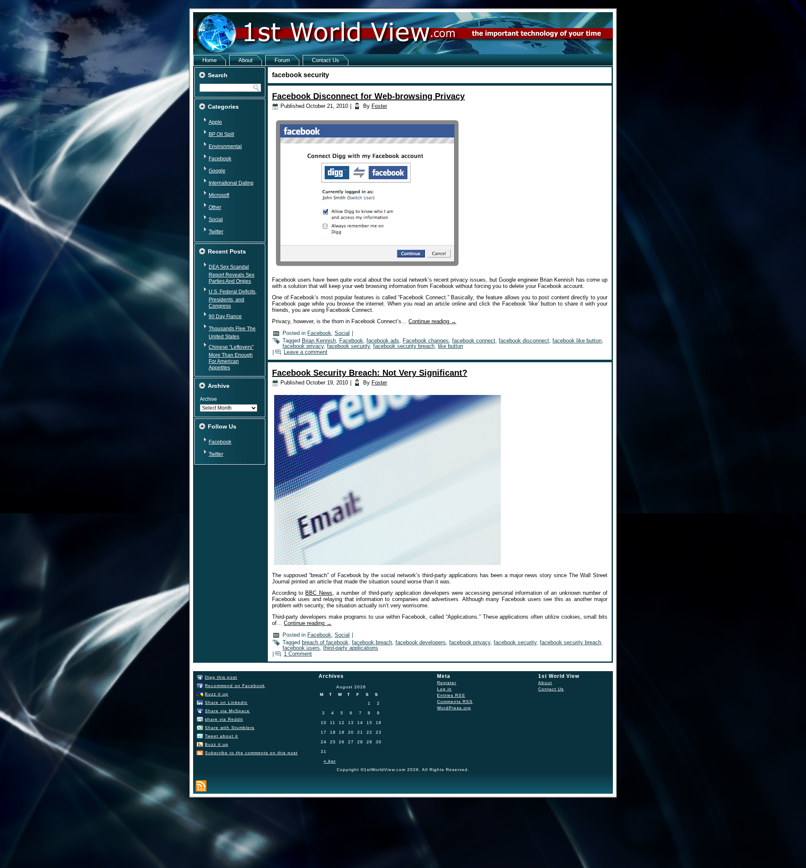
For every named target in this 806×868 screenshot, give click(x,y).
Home (209, 60)
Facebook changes (426, 340)
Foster (379, 106)
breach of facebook (325, 642)
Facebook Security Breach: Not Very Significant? (369, 372)
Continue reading (432, 321)
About (245, 60)
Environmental (225, 146)
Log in (444, 689)
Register (446, 682)
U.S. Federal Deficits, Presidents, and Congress (232, 299)
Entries (451, 695)
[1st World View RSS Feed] (201, 786)
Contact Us (325, 60)
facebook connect (473, 340)
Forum (282, 60)
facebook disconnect (524, 340)
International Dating (231, 183)
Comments (455, 701)
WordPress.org (454, 708)
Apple (215, 122)
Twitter (216, 232)
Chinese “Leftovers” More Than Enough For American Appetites (231, 357)
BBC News (318, 593)
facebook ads (382, 340)
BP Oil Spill (221, 134)
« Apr (330, 761)
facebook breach (372, 642)
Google (217, 171)
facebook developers (420, 642)
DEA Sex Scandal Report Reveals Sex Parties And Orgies (231, 274)
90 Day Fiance (225, 316)
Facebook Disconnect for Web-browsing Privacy (368, 96)
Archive (208, 399)
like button (450, 346)
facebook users (301, 648)
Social (216, 219)
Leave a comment (305, 352)
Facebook (220, 159)
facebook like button (577, 340)
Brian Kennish (319, 340)
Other (215, 207)
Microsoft (219, 195)
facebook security (348, 346)
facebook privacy (303, 346)
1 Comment (298, 654)
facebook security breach (403, 346)
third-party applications (350, 648)
